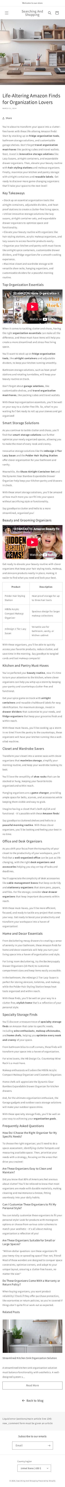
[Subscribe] (49, 1446)
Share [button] (9, 118)
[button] (6, 13)
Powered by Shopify (47, 1481)
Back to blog (35, 1400)
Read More (32, 1385)
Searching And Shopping (27, 1481)
